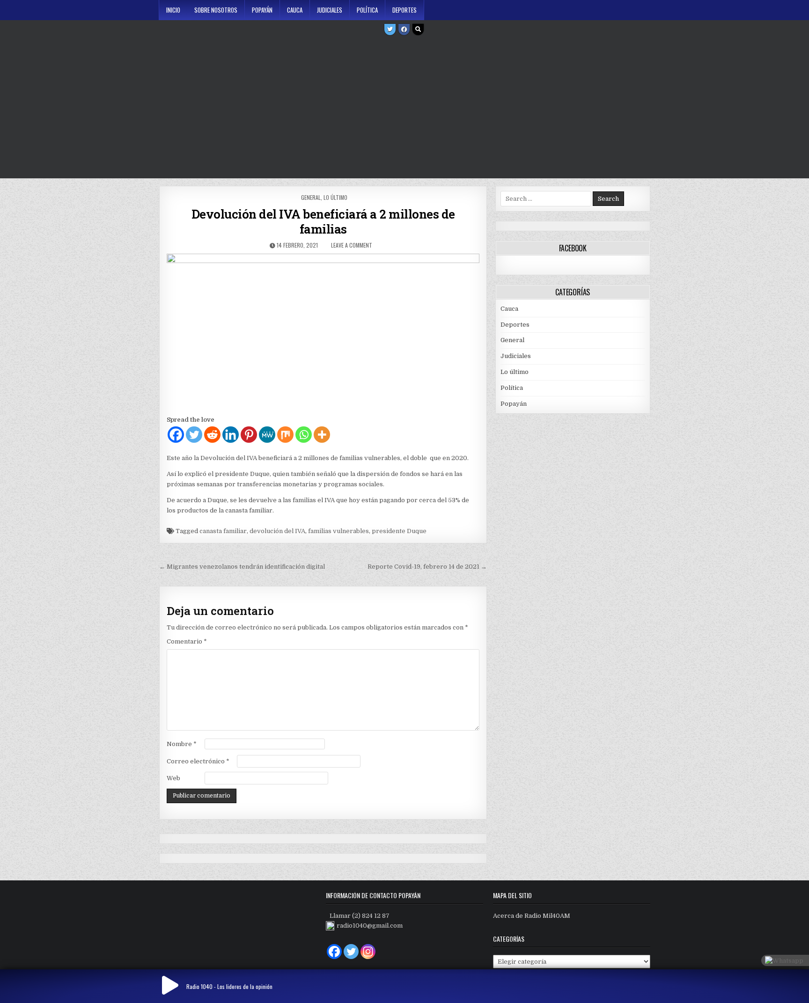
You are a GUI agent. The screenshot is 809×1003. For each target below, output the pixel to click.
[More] (322, 434)
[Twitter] (390, 29)
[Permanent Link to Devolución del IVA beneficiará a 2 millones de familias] (323, 332)
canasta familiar (223, 530)
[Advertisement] (404, 108)
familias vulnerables (338, 530)
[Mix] (285, 434)
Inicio (173, 10)
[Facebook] (404, 29)
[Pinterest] (249, 434)
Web (173, 778)
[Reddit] (212, 434)
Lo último (335, 197)
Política (367, 10)
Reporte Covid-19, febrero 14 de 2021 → (427, 566)
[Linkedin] (230, 434)
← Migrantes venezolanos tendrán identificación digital (242, 566)
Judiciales (329, 10)
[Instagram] (367, 951)
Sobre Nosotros (215, 10)
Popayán (262, 10)
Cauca (294, 10)
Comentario (187, 641)
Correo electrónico (198, 761)
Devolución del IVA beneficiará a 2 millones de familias (323, 221)
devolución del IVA (277, 530)
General (311, 197)
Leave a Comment (351, 245)
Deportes (404, 10)
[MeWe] (267, 434)
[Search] (418, 29)
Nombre (182, 743)
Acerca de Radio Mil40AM (531, 915)
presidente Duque (399, 530)
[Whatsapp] (303, 434)
